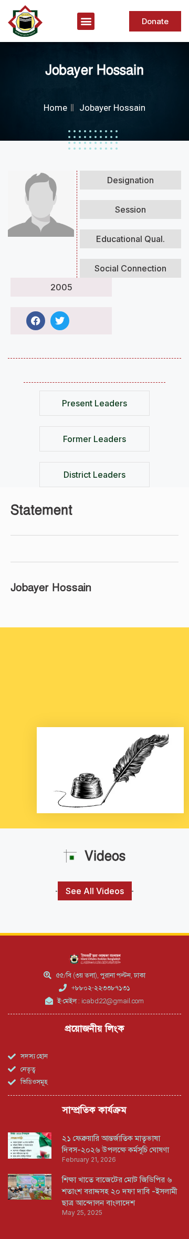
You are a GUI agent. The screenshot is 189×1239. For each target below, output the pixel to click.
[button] (85, 21)
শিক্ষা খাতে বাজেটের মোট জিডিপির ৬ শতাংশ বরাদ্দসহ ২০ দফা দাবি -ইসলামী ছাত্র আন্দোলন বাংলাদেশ (119, 1191)
